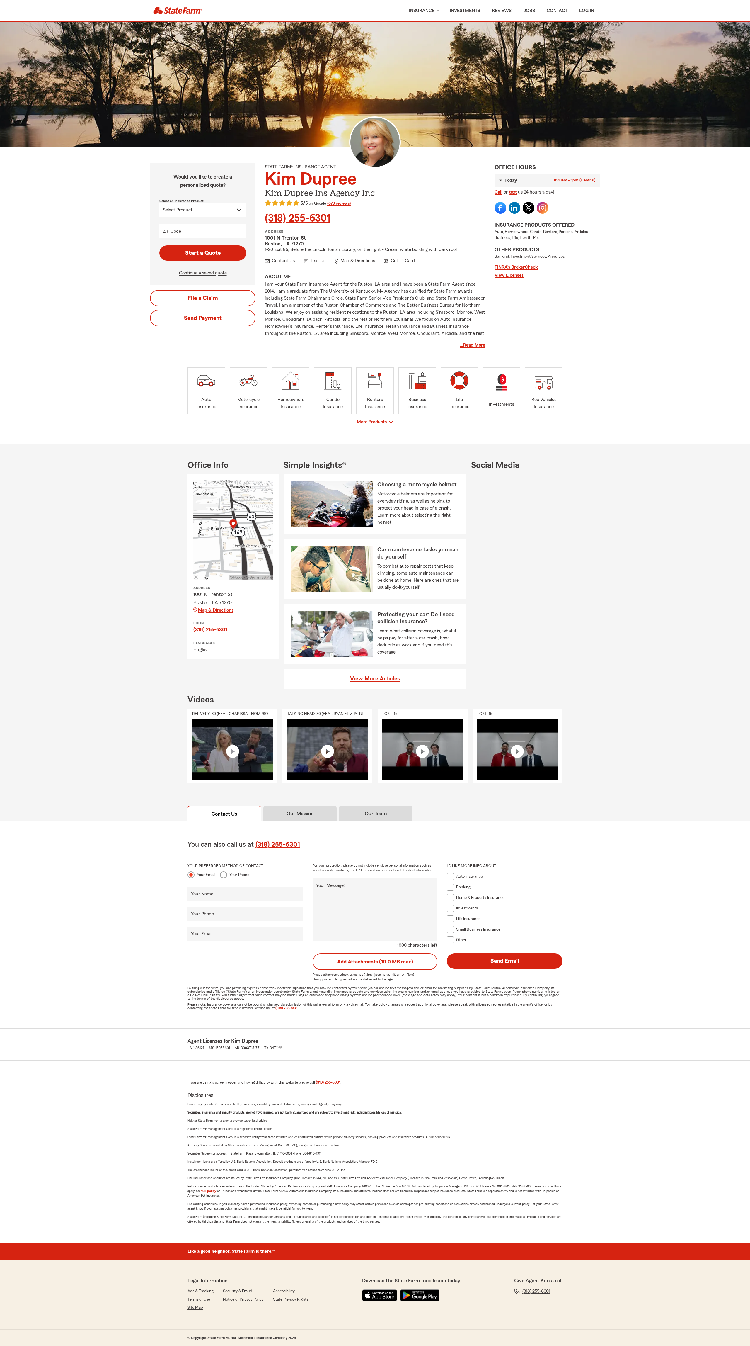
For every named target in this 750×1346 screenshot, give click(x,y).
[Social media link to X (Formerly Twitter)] (528, 208)
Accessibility (284, 1291)
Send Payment (203, 318)
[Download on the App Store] (379, 1295)
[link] (177, 10)
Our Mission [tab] (300, 813)
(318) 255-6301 (297, 218)
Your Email (206, 875)
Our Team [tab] (376, 813)
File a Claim (203, 298)
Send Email (504, 961)
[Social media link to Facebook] (500, 208)
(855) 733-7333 (286, 1008)
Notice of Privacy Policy (243, 1299)
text (513, 192)
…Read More (472, 345)
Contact (557, 10)
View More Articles (375, 679)
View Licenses (509, 275)
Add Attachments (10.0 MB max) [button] (375, 961)
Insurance (421, 10)
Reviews (502, 10)
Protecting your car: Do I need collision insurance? (416, 618)
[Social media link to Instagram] (542, 208)
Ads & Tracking (201, 1291)
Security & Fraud (237, 1291)
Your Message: (330, 885)
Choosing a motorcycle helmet (417, 485)
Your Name (202, 894)
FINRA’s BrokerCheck (516, 267)
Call (498, 192)
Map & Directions (215, 610)
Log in (586, 10)
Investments (465, 10)
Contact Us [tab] (224, 814)
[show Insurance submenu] (436, 10)
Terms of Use (199, 1299)
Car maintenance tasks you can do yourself (417, 553)
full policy (208, 1191)
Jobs (529, 10)
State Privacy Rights (290, 1299)
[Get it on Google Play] (419, 1295)
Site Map (195, 1308)
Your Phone (239, 875)
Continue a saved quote (203, 273)
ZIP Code (172, 231)
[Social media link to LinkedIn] (514, 208)
